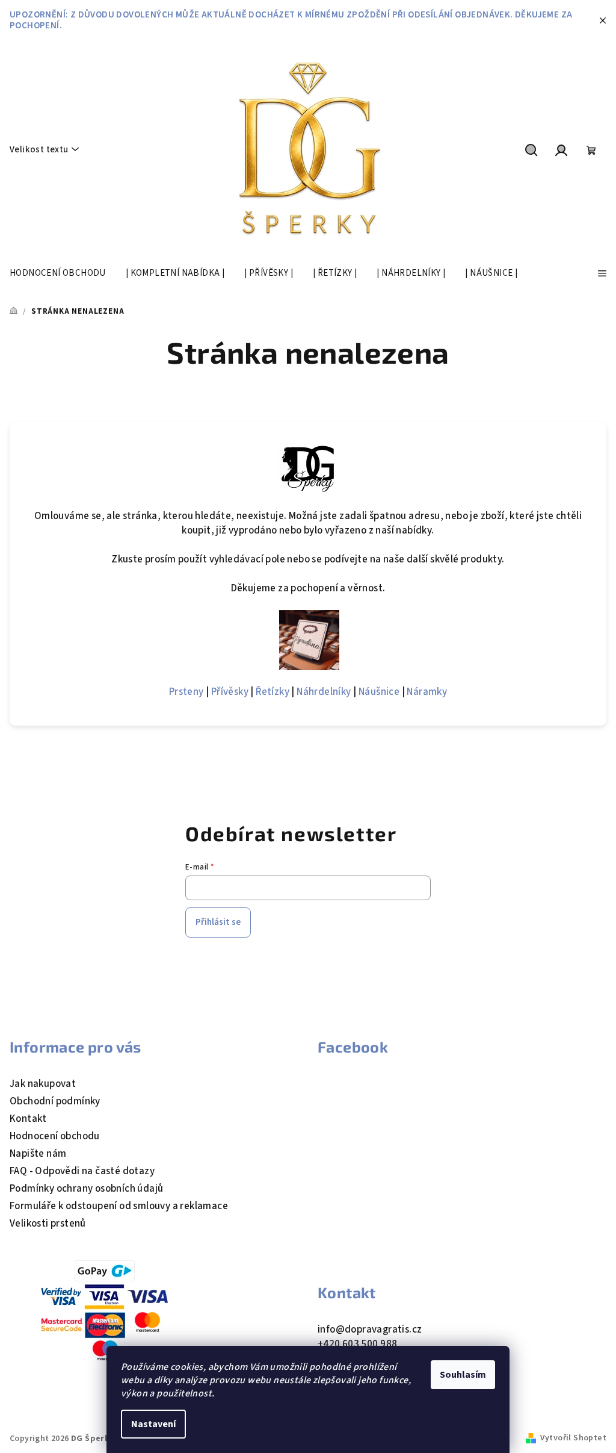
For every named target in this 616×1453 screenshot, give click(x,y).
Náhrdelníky (324, 692)
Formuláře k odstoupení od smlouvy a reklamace (119, 1206)
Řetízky (272, 692)
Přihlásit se (218, 922)
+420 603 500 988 (357, 1344)
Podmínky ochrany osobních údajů (86, 1188)
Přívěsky (229, 692)
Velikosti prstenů (48, 1223)
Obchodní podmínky (55, 1101)
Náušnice (379, 692)
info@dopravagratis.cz (370, 1329)
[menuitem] (58, 273)
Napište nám (38, 1154)
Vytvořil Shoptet (573, 1438)
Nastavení (153, 1424)
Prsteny (186, 692)
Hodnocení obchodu (55, 1136)
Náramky (427, 692)
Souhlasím (463, 1374)
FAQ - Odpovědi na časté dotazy (82, 1171)
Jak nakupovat (43, 1084)
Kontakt (28, 1119)
